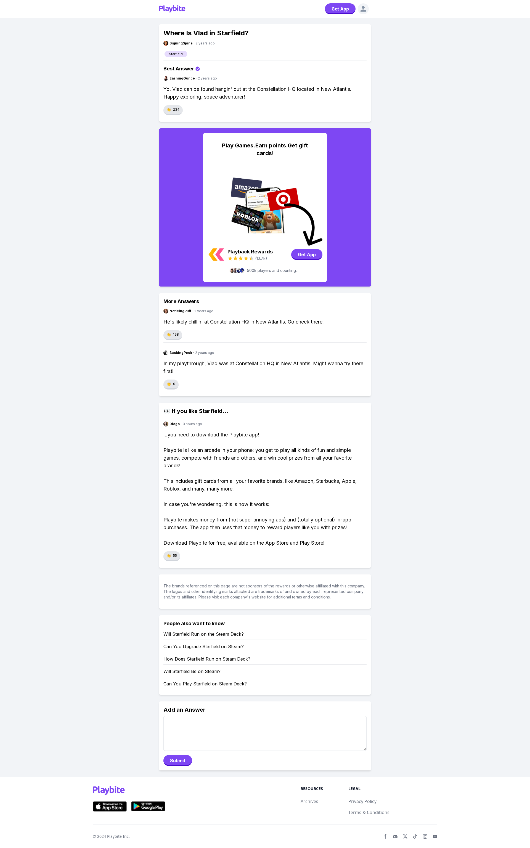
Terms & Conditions (368, 812)
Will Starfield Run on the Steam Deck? (203, 634)
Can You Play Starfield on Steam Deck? (205, 684)
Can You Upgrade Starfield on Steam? (203, 646)
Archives (309, 801)
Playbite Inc (118, 836)
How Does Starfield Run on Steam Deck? (206, 659)
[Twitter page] (405, 836)
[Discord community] (395, 836)
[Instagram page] (425, 836)
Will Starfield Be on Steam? (192, 671)
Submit (178, 760)
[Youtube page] (435, 836)
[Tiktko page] (415, 836)
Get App (340, 9)
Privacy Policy (362, 801)
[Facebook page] (385, 836)
